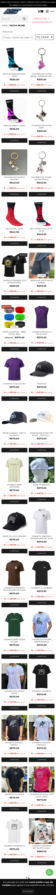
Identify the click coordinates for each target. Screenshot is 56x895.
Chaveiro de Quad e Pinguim (14, 178)
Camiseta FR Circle (14, 794)
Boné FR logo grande (14, 536)
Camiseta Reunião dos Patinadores (14, 281)
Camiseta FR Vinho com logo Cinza (41, 795)
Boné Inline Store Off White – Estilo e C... (41, 434)
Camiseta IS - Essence (41, 588)
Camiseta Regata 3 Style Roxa (41, 333)
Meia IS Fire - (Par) (14, 229)
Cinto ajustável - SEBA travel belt (14, 333)
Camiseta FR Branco (14, 846)
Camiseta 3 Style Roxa (14, 384)
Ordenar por (7, 32)
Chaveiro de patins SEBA (42, 126)
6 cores (14, 327)
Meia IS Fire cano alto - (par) (41, 230)
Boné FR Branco (41, 485)
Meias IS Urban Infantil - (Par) (14, 75)
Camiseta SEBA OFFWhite (14, 486)
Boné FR (41, 384)
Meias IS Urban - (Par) (14, 125)
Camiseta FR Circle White (14, 692)
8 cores (14, 121)
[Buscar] (24, 18)
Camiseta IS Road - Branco (41, 743)
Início (5, 25)
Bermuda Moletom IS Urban (42, 281)
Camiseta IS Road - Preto (14, 743)
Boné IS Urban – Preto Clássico (14, 434)
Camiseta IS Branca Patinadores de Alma (41, 537)
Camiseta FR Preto (41, 691)
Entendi (28, 891)
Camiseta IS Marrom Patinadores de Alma (14, 589)
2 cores (14, 69)
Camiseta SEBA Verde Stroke (14, 640)
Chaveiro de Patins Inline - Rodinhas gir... (41, 75)
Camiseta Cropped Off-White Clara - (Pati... (41, 847)
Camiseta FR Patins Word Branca (41, 640)
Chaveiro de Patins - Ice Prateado (41, 178)
